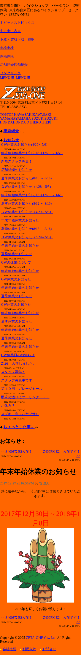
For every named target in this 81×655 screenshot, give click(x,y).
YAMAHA (15, 118)
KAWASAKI (32, 114)
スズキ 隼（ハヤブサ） (20, 414)
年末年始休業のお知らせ (20, 220)
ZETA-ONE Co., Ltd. (41, 637)
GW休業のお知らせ (16, 279)
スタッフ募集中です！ (18, 380)
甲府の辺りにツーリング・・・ (25, 397)
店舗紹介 (14, 64)
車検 (7, 48)
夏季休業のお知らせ (16, 254)
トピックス (17, 22)
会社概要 (9, 649)
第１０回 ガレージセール (22, 389)
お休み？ (8, 405)
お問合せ (49, 649)
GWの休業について (16, 262)
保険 (7, 56)
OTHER (38, 122)
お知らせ (11, 140)
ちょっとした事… (19, 427)
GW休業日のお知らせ (18, 355)
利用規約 (29, 649)
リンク (10, 73)
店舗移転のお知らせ (16, 170)
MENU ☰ (16, 77)
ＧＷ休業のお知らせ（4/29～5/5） (27, 237)
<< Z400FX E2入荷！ (16, 451)
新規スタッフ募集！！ (18, 161)
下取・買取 (17, 39)
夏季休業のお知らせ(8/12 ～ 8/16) (26, 203)
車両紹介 (11, 131)
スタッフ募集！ (13, 372)
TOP (6, 114)
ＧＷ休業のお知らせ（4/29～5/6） (27, 212)
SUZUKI (44, 118)
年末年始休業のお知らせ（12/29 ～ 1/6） (32, 195)
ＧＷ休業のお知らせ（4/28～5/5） (27, 186)
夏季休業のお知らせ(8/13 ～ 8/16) (26, 229)
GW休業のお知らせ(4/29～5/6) (24, 144)
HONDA (13, 122)
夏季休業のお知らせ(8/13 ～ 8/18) (26, 178)
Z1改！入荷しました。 (18, 363)
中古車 (10, 31)
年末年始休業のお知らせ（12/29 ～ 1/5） (32, 153)
